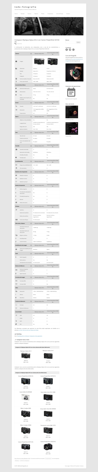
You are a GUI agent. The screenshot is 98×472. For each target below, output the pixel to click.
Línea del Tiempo (59, 13)
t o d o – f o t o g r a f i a (25, 7)
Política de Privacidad (74, 466)
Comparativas (50, 13)
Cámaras (29, 13)
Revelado (22, 13)
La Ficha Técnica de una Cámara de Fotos (28, 330)
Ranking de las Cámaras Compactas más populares (30, 336)
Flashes (42, 13)
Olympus (17, 460)
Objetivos (36, 13)
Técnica (16, 13)
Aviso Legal (67, 466)
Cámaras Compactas (24, 460)
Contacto (68, 13)
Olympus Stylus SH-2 (39, 53)
